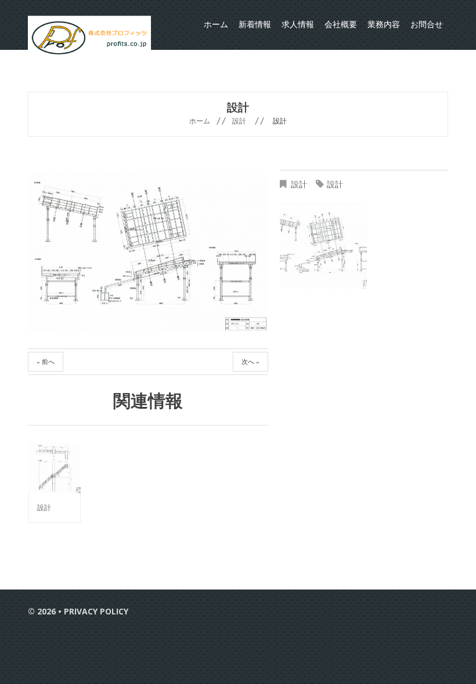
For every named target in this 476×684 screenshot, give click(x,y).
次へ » (250, 361)
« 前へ (46, 361)
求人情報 (298, 24)
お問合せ (426, 24)
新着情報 (255, 24)
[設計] (54, 467)
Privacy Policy (96, 611)
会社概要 (340, 24)
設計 (239, 121)
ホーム (216, 24)
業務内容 (383, 24)
